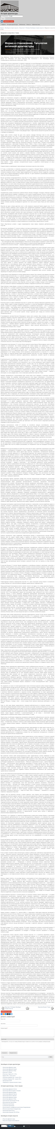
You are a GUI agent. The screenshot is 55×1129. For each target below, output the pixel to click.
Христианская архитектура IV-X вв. (11, 1100)
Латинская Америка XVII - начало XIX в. (12, 1077)
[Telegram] (11, 1014)
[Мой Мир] (5, 1014)
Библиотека (22, 24)
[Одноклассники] (3, 1014)
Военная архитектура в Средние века (12, 1108)
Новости (28, 24)
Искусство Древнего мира (9, 1119)
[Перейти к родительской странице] (27, 1008)
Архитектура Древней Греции (10, 1069)
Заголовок (3, 1023)
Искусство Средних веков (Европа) (11, 1120)
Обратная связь (36, 24)
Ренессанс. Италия (7, 1072)
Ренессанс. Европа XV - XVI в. (10, 1074)
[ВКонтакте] (1, 1014)
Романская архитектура (8, 1103)
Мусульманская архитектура (9, 1102)
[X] (7, 1014)
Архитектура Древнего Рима (9, 1070)
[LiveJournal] (9, 1014)
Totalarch (3, 24)
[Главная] (10, 6)
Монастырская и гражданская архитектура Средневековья (16, 1107)
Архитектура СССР (7, 1080)
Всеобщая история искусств (11, 27)
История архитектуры (9, 13)
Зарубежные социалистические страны (12, 1082)
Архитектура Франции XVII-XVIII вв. (11, 1112)
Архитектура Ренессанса (9, 1110)
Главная (2, 27)
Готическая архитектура (8, 1105)
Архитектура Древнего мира (9, 1067)
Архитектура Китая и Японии (9, 1095)
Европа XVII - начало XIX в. (9, 1075)
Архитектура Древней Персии (10, 1094)
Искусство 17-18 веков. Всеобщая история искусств (31, 27)
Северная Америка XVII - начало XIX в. (12, 1079)
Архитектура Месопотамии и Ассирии (12, 1090)
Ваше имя (3, 1019)
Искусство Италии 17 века (44, 1007)
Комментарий (4, 1028)
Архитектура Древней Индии (9, 1092)
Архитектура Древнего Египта (10, 1089)
